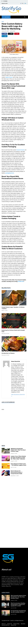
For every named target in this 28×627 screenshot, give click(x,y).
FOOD (3, 21)
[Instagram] (24, 3)
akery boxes (9, 77)
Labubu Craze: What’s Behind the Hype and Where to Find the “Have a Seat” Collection (18, 458)
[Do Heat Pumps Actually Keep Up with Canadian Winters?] (6, 610)
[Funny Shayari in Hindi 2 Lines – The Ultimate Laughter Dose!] (6, 464)
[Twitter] (22, 3)
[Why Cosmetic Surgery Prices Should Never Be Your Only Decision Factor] (6, 595)
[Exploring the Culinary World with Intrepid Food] (14, 321)
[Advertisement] (14, 428)
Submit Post (13, 625)
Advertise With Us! (5, 625)
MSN (3, 409)
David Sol (13, 31)
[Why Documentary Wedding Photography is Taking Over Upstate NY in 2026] (6, 603)
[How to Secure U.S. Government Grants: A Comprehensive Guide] (6, 471)
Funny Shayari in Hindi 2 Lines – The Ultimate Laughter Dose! (18, 464)
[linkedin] (25, 3)
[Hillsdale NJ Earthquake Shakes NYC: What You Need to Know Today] (6, 448)
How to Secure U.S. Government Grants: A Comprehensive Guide (16, 472)
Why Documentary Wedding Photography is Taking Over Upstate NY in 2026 (18, 604)
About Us (4, 623)
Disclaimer (23, 623)
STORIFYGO (21, 281)
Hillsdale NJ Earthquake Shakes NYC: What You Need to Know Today (18, 450)
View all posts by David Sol (18, 395)
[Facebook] (21, 3)
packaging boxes (9, 173)
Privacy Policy (16, 623)
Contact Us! (9, 623)
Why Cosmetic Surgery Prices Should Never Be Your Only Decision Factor (18, 597)
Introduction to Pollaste (8, 353)
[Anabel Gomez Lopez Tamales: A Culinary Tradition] (14, 298)
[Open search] (25, 17)
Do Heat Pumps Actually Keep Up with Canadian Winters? (18, 611)
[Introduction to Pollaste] (14, 344)
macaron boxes (20, 149)
